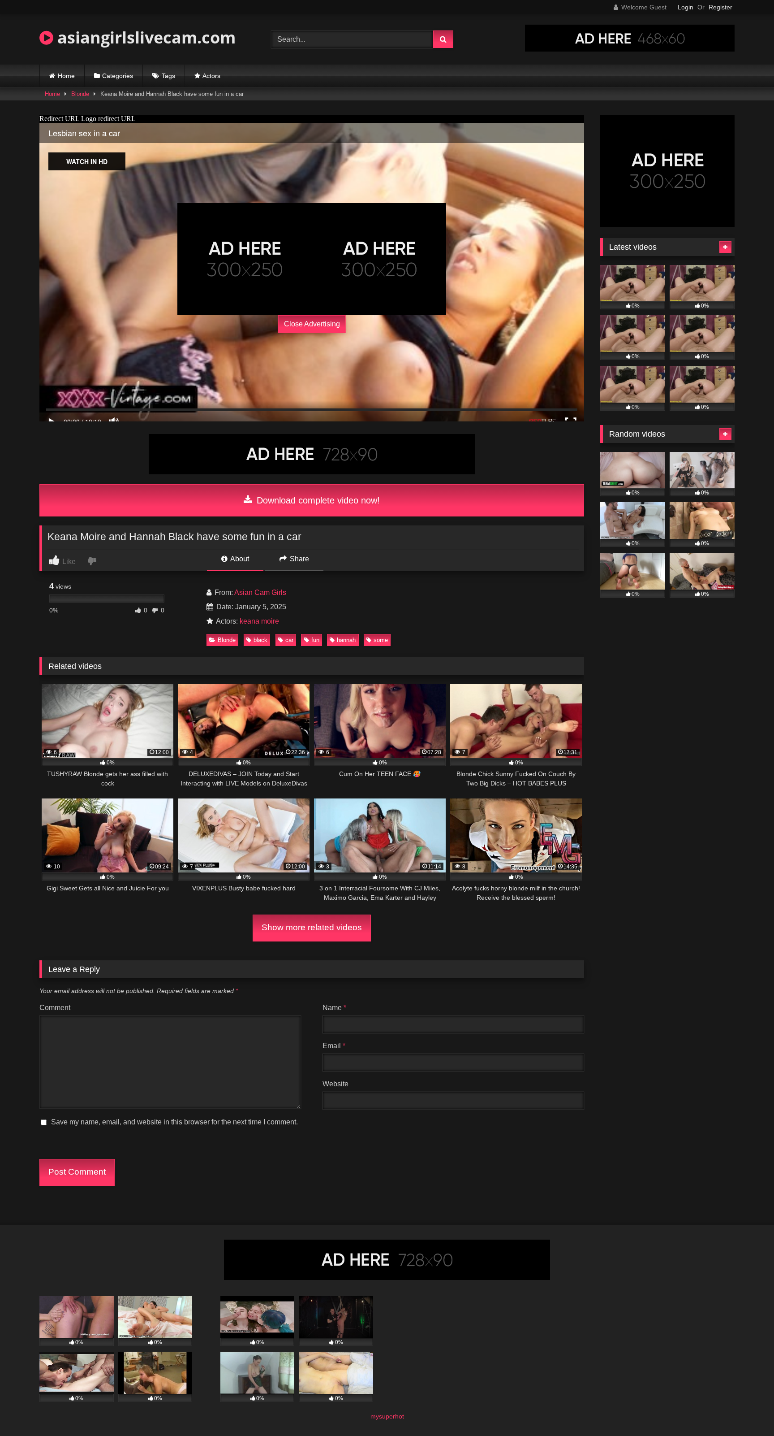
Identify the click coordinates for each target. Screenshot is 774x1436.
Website (335, 1084)
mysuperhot (387, 1416)
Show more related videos (312, 927)
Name (334, 1007)
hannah (346, 640)
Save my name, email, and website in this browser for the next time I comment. (174, 1122)
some (381, 640)
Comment (54, 1007)
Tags (168, 75)
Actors (211, 75)
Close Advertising (312, 324)
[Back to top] (746, 1409)
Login (685, 7)
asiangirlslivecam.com (144, 37)
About (239, 559)
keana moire (259, 621)
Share (298, 559)
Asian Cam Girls (260, 592)
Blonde (80, 94)
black (260, 640)
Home (66, 75)
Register (720, 7)
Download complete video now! (317, 500)
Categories (117, 75)
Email (333, 1046)
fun (315, 640)
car (289, 640)
